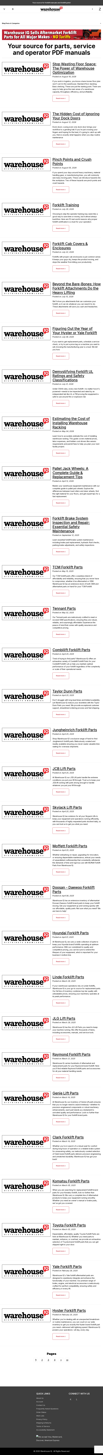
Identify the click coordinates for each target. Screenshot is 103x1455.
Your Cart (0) (60, 3)
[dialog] (78, 727)
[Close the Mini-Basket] (100, 3)
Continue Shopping (77, 37)
